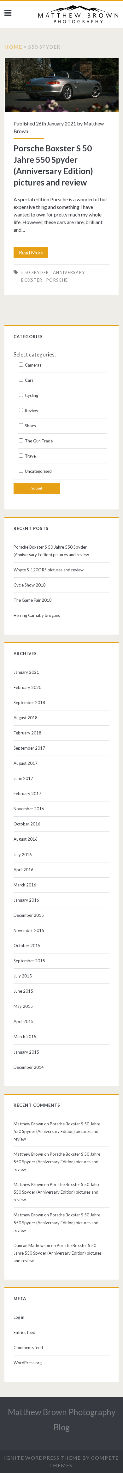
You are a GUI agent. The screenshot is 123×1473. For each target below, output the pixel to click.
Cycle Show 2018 (30, 584)
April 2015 (23, 1021)
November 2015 (29, 930)
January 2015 (26, 1052)
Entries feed (24, 1332)
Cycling (31, 395)
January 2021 (26, 672)
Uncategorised (38, 471)
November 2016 (29, 808)
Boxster (31, 280)
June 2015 (23, 991)
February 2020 (27, 687)
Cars (28, 380)
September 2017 (29, 748)
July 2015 (23, 975)
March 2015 (25, 1036)
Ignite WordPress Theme (42, 1458)
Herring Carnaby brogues (37, 615)
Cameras (32, 365)
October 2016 (27, 823)
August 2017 (26, 763)
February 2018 (27, 732)
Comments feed (28, 1347)
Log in (19, 1317)
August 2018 (26, 717)
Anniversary (69, 272)
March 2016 (25, 884)
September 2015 (29, 960)
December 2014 (29, 1067)
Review (31, 410)
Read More (33, 253)
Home (13, 47)
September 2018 (29, 702)
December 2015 (29, 915)
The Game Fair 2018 (33, 600)
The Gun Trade (38, 440)
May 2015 (23, 1006)
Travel (30, 456)
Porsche (57, 280)
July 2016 (23, 854)
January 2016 (26, 900)
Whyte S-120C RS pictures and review (49, 569)
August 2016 (26, 839)
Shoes (30, 425)
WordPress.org (28, 1362)
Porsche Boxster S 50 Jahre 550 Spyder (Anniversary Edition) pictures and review (62, 85)
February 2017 (27, 793)
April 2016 (23, 869)
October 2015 (27, 945)
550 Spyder (35, 272)
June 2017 (23, 778)
